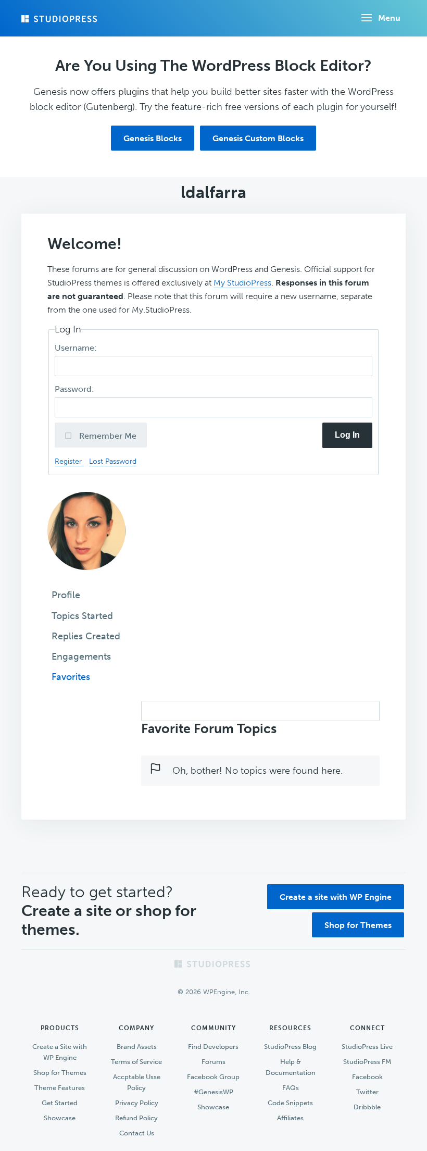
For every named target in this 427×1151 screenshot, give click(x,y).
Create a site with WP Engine (336, 897)
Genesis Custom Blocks (258, 138)
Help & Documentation (291, 1067)
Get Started (60, 1103)
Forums (213, 1062)
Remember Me (106, 436)
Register (69, 461)
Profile (66, 595)
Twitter (367, 1092)
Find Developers (213, 1046)
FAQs (290, 1088)
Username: (77, 348)
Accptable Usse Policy (136, 1082)
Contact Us (136, 1133)
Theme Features (59, 1088)
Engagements (81, 656)
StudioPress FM (367, 1062)
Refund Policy (136, 1118)
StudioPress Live (367, 1046)
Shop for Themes (358, 925)
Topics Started (82, 616)
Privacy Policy (136, 1103)
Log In (347, 434)
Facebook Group (213, 1077)
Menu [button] (389, 18)
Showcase (60, 1118)
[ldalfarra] (86, 577)
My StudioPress (242, 283)
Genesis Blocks (152, 138)
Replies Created (86, 636)
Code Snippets (290, 1103)
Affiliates (290, 1118)
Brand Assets (137, 1046)
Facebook (367, 1077)
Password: (75, 389)
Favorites (71, 677)
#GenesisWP (213, 1092)
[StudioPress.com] (60, 19)
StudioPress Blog (290, 1046)
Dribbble (367, 1107)
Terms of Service (136, 1062)
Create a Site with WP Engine (59, 1052)
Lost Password (112, 461)
